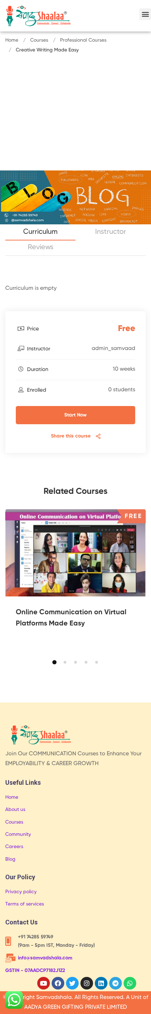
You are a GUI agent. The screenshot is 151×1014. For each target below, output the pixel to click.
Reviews (40, 247)
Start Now (75, 415)
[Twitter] (72, 983)
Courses (39, 40)
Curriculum (40, 232)
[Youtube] (43, 983)
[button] (145, 14)
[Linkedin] (101, 983)
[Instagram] (86, 983)
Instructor (110, 232)
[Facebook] (58, 983)
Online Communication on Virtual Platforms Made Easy (71, 618)
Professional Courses (83, 40)
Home (11, 40)
